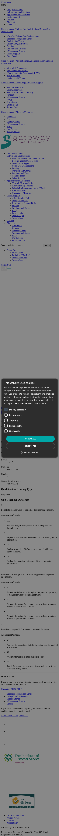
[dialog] (30, 418)
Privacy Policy (39, 403)
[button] (29, 452)
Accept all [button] (30, 439)
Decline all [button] (30, 446)
